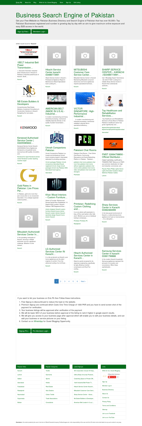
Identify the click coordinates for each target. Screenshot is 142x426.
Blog (35, 2)
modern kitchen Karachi (58, 213)
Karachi (19, 79)
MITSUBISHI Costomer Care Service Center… (82, 72)
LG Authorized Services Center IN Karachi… (55, 251)
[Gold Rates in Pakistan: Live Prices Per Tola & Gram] (28, 175)
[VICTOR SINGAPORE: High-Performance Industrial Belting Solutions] (85, 98)
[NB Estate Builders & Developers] (28, 91)
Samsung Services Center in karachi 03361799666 (111, 253)
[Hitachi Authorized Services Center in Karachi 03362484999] (85, 239)
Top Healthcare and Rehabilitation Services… (112, 113)
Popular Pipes (106, 169)
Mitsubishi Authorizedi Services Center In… (28, 233)
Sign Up (68, 2)
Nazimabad (20, 394)
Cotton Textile (50, 394)
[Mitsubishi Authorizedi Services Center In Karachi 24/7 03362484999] (28, 218)
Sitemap (104, 409)
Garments (49, 375)
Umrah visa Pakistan (58, 168)
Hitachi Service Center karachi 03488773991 (53, 72)
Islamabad (105, 132)
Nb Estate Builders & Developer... (84, 398)
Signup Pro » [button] (24, 331)
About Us (28, 2)
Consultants (49, 402)
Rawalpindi (77, 224)
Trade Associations (51, 398)
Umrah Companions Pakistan (55, 149)
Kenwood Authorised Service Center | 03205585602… (27, 140)
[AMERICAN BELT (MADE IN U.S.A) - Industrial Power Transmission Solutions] (57, 98)
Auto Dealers (50, 390)
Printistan (77, 221)
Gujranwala (20, 398)
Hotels (48, 383)
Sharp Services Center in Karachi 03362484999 (111, 207)
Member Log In (107, 386)
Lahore (104, 176)
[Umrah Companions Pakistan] (57, 137)
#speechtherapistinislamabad (111, 127)
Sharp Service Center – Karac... (83, 394)
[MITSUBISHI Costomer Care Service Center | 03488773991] (85, 55)
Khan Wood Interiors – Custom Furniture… (56, 196)
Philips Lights (115, 169)
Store (61, 2)
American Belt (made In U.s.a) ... (84, 402)
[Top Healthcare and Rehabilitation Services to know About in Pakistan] (113, 100)
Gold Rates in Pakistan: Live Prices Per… (28, 188)
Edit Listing (77, 2)
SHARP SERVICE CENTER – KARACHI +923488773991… (113, 72)
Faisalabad (20, 386)
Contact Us (105, 398)
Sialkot (19, 379)
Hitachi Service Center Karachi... (84, 386)
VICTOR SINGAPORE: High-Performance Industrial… (84, 112)
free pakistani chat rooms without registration (83, 165)
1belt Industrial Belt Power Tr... (83, 383)
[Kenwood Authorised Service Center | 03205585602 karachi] (28, 127)
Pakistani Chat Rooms (85, 150)
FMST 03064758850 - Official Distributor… (113, 155)
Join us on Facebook (108, 413)
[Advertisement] (71, 347)
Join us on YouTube (108, 417)
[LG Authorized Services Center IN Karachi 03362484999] (57, 235)
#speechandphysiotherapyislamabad (113, 129)
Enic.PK (19, 2)
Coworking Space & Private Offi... (84, 379)
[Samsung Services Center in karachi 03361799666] (113, 237)
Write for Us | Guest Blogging (48, 2)
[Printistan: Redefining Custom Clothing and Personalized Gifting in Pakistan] (85, 190)
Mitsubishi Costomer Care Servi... (84, 390)
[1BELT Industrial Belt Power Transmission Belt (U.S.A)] (28, 52)
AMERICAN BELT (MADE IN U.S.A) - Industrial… (55, 111)
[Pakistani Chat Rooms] (85, 140)
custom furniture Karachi (55, 210)
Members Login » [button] (39, 31)
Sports (48, 379)
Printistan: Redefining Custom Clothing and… (85, 206)
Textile (48, 371)
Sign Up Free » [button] (23, 31)
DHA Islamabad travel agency (56, 169)
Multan (19, 402)
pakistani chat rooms (80, 162)
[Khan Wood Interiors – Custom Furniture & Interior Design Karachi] (57, 184)
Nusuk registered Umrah (54, 165)
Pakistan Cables (113, 173)
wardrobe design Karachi (53, 215)
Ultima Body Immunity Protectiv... (84, 375)
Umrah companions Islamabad (55, 163)
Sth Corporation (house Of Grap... (84, 371)
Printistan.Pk (84, 221)
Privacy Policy (106, 401)
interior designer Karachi (52, 209)
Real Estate (49, 386)
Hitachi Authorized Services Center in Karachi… (83, 255)
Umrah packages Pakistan (53, 162)
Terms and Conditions (109, 405)
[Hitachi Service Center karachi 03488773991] (57, 55)
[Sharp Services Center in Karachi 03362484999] (113, 191)
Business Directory (108, 390)
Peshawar (77, 175)
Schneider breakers (112, 171)
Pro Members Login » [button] (41, 331)
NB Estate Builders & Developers (28, 102)
